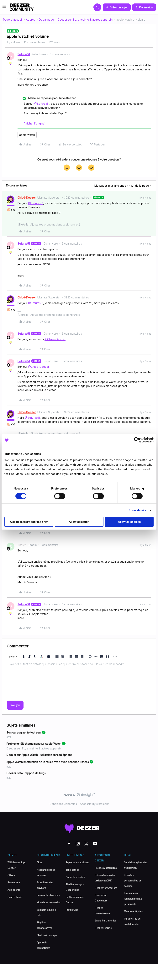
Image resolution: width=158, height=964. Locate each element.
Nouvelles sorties (75, 877)
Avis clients (14, 889)
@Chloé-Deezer (55, 339)
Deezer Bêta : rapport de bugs (26, 773)
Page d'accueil (12, 19)
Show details (137, 510)
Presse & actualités (106, 868)
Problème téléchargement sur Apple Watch (34, 743)
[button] (4, 8)
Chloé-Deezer (27, 197)
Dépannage (46, 19)
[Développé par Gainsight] (79, 796)
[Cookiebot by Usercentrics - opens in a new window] (137, 440)
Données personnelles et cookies (132, 880)
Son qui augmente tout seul (24, 732)
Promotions (14, 882)
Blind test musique (47, 935)
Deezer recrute (103, 928)
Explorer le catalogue (77, 862)
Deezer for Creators (106, 888)
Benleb (22, 544)
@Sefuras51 (41, 103)
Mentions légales (133, 911)
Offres (11, 875)
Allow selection (79, 522)
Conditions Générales (63, 803)
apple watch (27, 134)
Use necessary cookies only (29, 522)
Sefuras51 (24, 54)
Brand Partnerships (105, 920)
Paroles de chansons (48, 895)
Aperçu (30, 19)
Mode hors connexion (48, 902)
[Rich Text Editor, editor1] (79, 679)
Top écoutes (72, 869)
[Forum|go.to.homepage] (22, 7)
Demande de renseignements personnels (133, 898)
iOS (9, 737)
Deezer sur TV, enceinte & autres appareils (85, 19)
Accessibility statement (94, 803)
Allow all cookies (129, 522)
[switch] (59, 496)
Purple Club (72, 909)
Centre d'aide (15, 897)
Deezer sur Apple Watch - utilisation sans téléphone (39, 754)
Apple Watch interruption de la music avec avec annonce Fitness (48, 762)
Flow (39, 862)
